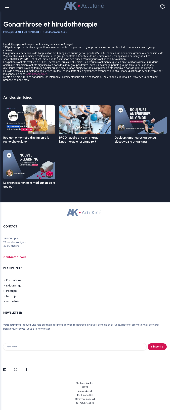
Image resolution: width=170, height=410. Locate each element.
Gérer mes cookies (84, 399)
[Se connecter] (163, 6)
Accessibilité (84, 391)
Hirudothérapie (12, 44)
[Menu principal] (7, 6)
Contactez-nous (14, 257)
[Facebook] (26, 368)
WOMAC (25, 59)
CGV (84, 387)
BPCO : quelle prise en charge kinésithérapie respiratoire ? (78, 139)
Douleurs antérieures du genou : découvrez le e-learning (136, 139)
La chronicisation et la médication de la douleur (29, 185)
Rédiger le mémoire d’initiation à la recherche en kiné (26, 139)
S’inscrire (157, 346)
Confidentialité (84, 395)
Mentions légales (84, 383)
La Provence (135, 77)
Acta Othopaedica (36, 74)
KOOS (15, 59)
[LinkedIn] (4, 368)
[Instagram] (15, 368)
